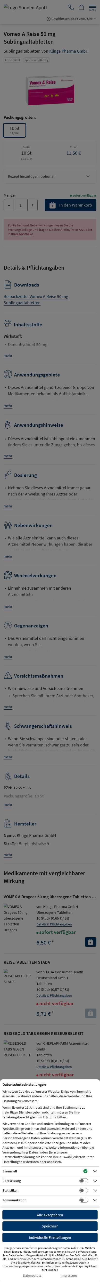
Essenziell (9, 1171)
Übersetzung (11, 1180)
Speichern (50, 1226)
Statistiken (10, 1190)
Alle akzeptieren (50, 1214)
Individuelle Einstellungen (50, 1237)
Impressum (68, 1276)
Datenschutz (32, 1276)
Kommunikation (14, 1200)
